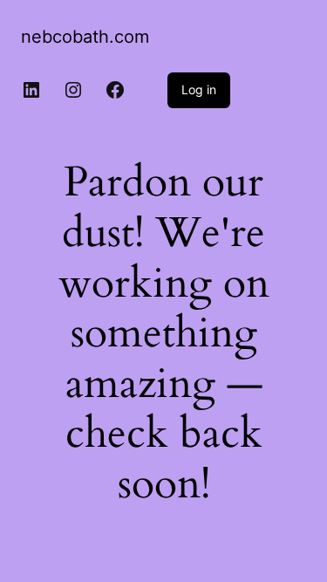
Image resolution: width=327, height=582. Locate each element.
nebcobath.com (85, 36)
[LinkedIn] (31, 89)
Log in (198, 89)
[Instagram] (73, 89)
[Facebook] (115, 89)
